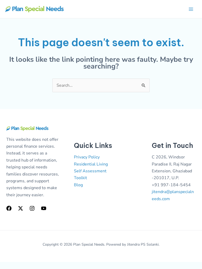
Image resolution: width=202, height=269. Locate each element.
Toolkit (80, 178)
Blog (78, 185)
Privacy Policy (87, 157)
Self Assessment (90, 171)
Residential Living (91, 164)
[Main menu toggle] (191, 9)
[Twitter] (20, 208)
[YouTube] (43, 208)
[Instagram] (32, 208)
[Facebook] (9, 208)
